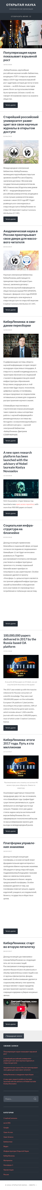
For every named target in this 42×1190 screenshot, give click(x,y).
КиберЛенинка (9, 1156)
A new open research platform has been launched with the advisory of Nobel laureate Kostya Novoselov (17, 462)
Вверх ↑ (33, 1185)
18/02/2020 (7, 64)
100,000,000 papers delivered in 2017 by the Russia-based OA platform (19, 641)
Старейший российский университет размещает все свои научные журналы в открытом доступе (21, 124)
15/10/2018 (7, 475)
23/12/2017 (7, 752)
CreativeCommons (10, 1118)
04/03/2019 (7, 247)
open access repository (25, 504)
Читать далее (10, 105)
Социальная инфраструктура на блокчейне (18, 529)
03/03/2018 (7, 537)
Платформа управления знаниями (19, 845)
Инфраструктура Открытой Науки (16, 1151)
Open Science (8, 1137)
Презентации (9, 1170)
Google (6, 1128)
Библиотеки (8, 1142)
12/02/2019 (7, 330)
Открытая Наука (21, 5)
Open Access (8, 1132)
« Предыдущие (13, 1036)
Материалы (8, 1160)
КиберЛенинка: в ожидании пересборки (19, 323)
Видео (6, 1146)
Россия (6, 1174)
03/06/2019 (7, 136)
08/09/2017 (7, 951)
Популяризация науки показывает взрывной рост (20, 56)
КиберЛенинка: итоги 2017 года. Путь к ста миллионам (19, 743)
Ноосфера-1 (8, 1165)
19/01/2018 (7, 651)
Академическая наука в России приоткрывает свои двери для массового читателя (20, 236)
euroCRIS (7, 1123)
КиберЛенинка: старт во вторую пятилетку (19, 945)
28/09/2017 (7, 851)
